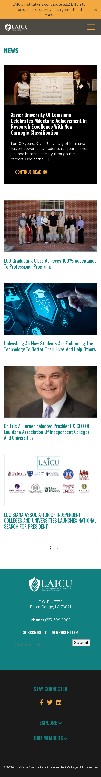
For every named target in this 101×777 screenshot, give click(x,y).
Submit (81, 642)
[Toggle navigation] (91, 27)
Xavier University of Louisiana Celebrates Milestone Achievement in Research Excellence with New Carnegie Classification (49, 123)
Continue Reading (33, 172)
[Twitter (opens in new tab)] (50, 702)
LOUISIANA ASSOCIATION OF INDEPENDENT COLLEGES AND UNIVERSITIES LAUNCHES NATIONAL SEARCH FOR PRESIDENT (50, 520)
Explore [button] (48, 723)
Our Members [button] (49, 738)
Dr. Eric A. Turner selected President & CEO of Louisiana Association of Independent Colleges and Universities (46, 431)
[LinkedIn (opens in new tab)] (58, 702)
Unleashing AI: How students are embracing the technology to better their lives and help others (50, 346)
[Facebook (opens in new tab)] (41, 702)
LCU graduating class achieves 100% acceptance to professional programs (50, 263)
